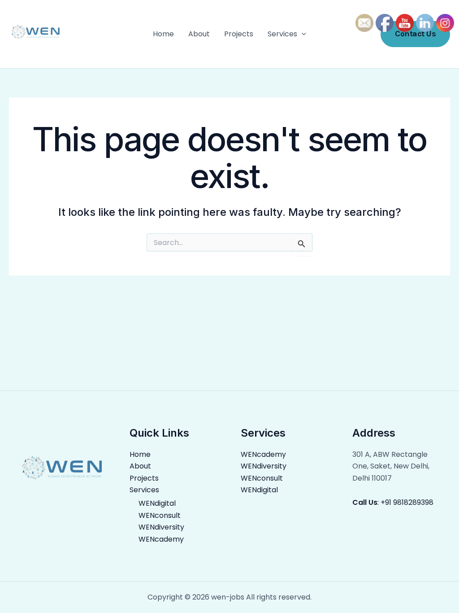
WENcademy (161, 539)
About (199, 34)
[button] (301, 34)
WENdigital (157, 503)
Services (282, 34)
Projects (238, 34)
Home (163, 34)
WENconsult (160, 515)
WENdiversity (161, 527)
